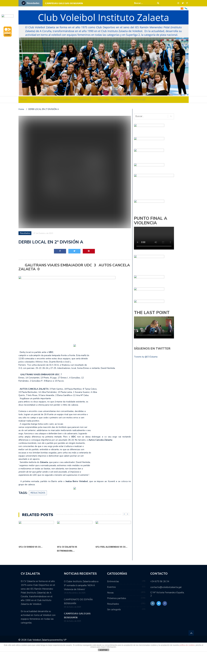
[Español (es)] (182, 8)
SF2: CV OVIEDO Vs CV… (30, 546)
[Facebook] (187, 3)
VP (65, 639)
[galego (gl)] (186, 8)
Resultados (40, 99)
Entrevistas (103, 99)
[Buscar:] (143, 3)
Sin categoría (114, 609)
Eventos (120, 99)
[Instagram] (178, 3)
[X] (183, 3)
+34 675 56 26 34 (159, 581)
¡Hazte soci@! (138, 99)
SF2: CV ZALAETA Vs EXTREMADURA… (67, 548)
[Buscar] (158, 3)
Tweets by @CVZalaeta (145, 356)
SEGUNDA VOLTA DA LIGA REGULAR (67, 3)
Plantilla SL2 (84, 99)
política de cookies (187, 645)
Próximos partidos (62, 99)
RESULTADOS (37, 492)
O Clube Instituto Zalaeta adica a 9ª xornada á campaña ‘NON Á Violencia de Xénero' (81, 585)
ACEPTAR (103, 650)
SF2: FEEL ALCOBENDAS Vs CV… (111, 546)
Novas (24, 99)
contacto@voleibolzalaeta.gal (166, 587)
